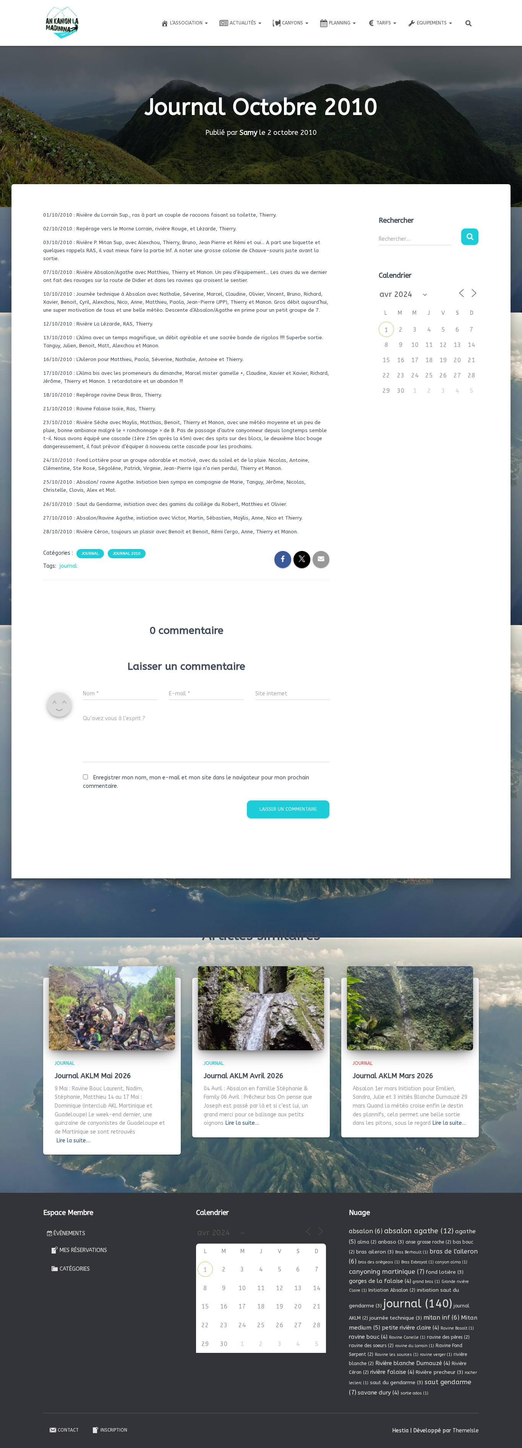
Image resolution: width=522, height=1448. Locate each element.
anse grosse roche (428, 1242)
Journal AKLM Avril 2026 (244, 1076)
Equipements (432, 23)
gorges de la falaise (380, 1281)
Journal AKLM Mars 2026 (393, 1076)
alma (366, 1242)
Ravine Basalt (457, 1328)
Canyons (293, 23)
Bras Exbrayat (417, 1262)
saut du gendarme (396, 1382)
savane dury (378, 1392)
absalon (366, 1231)
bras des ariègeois (379, 1262)
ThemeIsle (465, 1430)
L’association (187, 23)
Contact (68, 1430)
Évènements (69, 1233)
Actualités (244, 23)
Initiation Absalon (391, 1290)
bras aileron (375, 1252)
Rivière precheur (439, 1372)
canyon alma (451, 1262)
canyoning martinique (386, 1271)
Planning (340, 23)
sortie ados (414, 1393)
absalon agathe (419, 1231)
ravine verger (436, 1354)
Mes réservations (83, 1250)
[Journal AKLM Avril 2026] (261, 1008)
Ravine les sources (396, 1354)
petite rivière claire (410, 1327)
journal (68, 566)
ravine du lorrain (414, 1345)
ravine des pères (448, 1337)
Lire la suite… (73, 1140)
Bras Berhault (411, 1252)
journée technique (396, 1318)
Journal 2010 (126, 553)
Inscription (114, 1430)
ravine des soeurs (371, 1345)
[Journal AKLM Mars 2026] (410, 1008)
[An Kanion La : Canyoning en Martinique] (62, 23)
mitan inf (441, 1317)
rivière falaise (392, 1372)
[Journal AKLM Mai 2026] (112, 1008)
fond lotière (445, 1272)
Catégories (75, 1269)
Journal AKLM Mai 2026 (93, 1076)
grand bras (426, 1281)
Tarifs (384, 23)
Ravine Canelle (407, 1337)
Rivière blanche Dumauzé (412, 1363)
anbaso (391, 1242)
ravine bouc (368, 1336)
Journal (90, 553)
